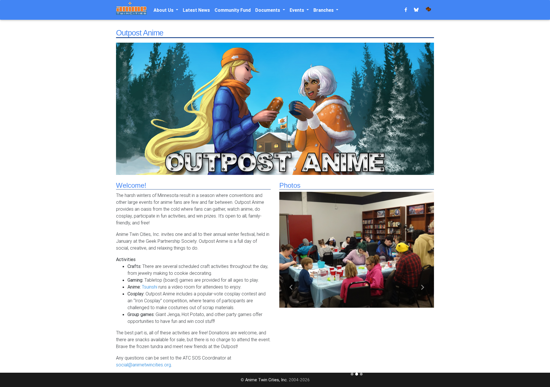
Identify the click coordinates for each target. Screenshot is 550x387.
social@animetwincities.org (143, 365)
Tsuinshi (149, 287)
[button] (290, 287)
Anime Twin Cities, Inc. (266, 379)
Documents (268, 10)
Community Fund (233, 10)
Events (297, 10)
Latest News (196, 10)
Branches (324, 10)
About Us (164, 10)
